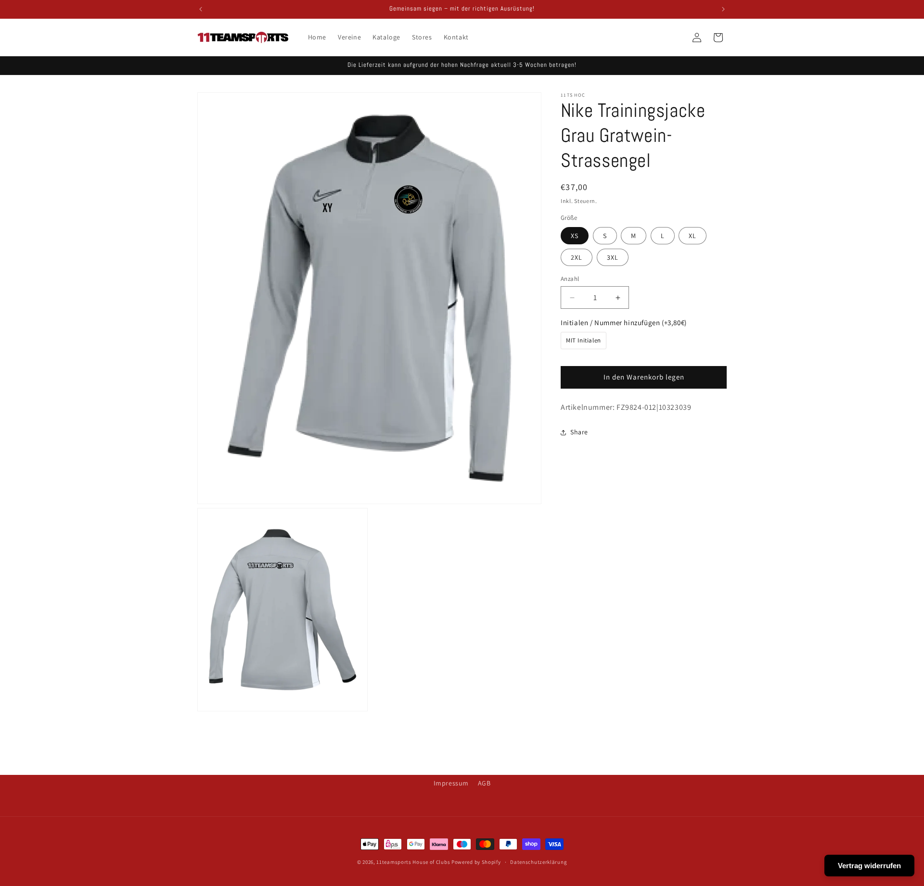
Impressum (451, 783)
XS (574, 235)
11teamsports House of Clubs (413, 862)
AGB (484, 783)
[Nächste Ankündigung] (723, 9)
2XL (576, 257)
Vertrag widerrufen (869, 865)
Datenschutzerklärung (538, 862)
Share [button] (579, 432)
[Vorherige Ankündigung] (200, 9)
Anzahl (570, 279)
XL (692, 235)
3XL (612, 257)
